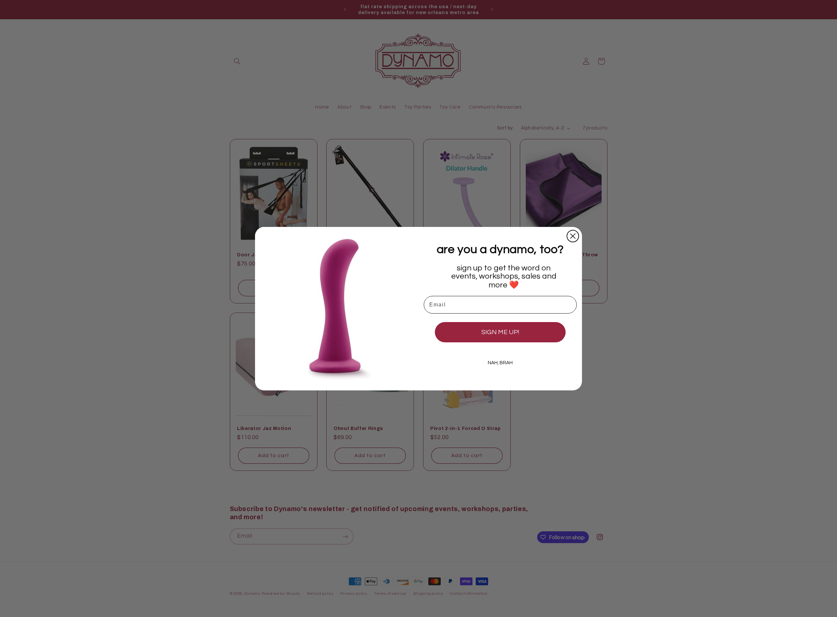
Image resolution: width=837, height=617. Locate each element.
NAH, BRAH (500, 362)
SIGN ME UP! (500, 332)
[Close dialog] (573, 236)
